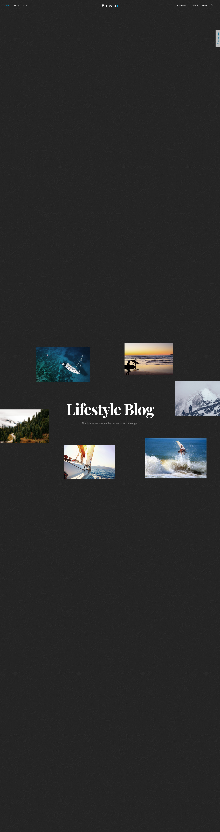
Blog (25, 6)
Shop (204, 6)
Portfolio (181, 6)
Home (7, 6)
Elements (194, 6)
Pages (16, 6)
